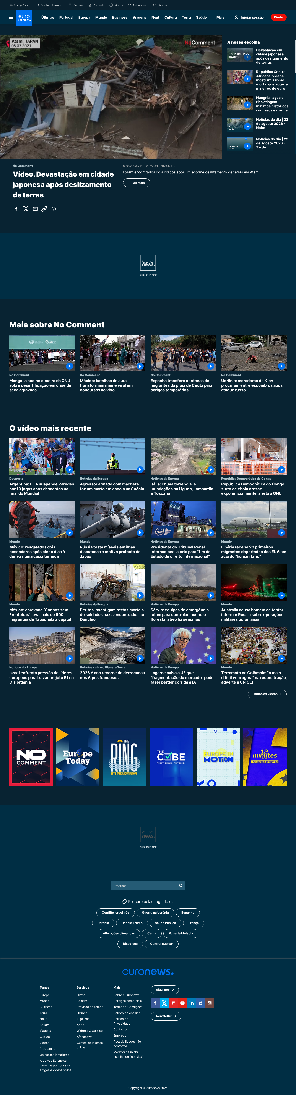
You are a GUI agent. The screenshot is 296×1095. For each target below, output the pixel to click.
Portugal (66, 17)
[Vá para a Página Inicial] (24, 18)
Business (119, 17)
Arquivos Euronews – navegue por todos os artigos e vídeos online (55, 1065)
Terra (186, 17)
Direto (278, 17)
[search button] (154, 5)
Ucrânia (103, 923)
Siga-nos (83, 1019)
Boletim (82, 1001)
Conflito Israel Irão (115, 912)
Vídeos (44, 1042)
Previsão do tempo (90, 1007)
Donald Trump (132, 923)
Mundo (101, 17)
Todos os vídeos (265, 694)
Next (155, 17)
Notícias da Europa (94, 478)
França (194, 923)
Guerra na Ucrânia (155, 912)
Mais (117, 987)
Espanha (187, 912)
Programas (47, 1048)
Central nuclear (161, 943)
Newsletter (164, 1016)
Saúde (201, 17)
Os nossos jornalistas (54, 1054)
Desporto (16, 478)
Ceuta (151, 933)
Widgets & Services (90, 1030)
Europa (84, 17)
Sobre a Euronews (126, 995)
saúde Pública (165, 923)
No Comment (19, 375)
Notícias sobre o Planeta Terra (102, 667)
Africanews (84, 1037)
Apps (80, 1024)
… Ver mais (136, 182)
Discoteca (130, 943)
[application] (111, 97)
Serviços (83, 987)
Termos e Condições (128, 1007)
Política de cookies (127, 1012)
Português (20, 5)
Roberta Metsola (181, 933)
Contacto (120, 1029)
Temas (44, 987)
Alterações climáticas (119, 933)
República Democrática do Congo (246, 478)
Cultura (170, 17)
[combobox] (176, 5)
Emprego (120, 1035)
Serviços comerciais (128, 1001)
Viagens (139, 17)
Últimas (47, 17)
